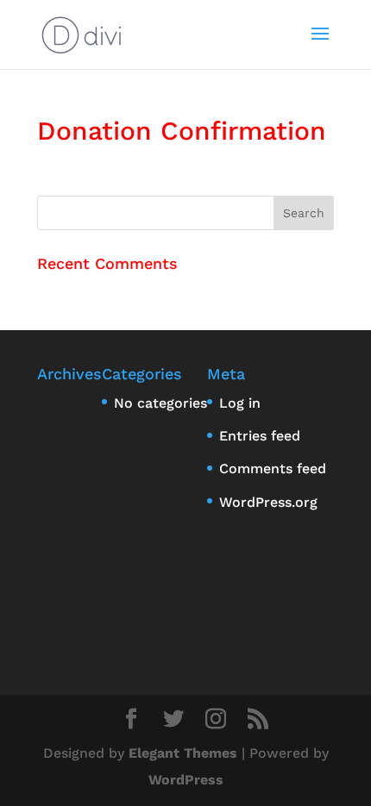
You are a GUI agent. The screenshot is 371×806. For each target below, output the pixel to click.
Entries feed (259, 436)
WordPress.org (268, 502)
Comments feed (272, 468)
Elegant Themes (183, 753)
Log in (240, 403)
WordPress (185, 780)
